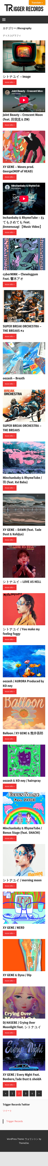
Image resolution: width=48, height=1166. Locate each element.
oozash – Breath (14, 378)
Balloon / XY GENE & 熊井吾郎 (23, 733)
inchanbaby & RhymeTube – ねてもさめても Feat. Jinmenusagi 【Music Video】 (23, 222)
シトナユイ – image (17, 76)
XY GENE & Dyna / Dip (17, 975)
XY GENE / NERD (13, 928)
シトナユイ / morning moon (22, 880)
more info (9, 82)
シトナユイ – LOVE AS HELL (22, 582)
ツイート (7, 1110)
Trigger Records (14, 1121)
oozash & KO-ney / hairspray (22, 781)
